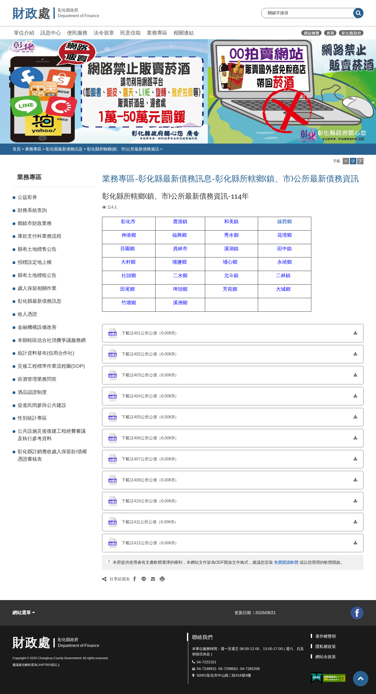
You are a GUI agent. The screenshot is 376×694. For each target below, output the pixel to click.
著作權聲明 (325, 636)
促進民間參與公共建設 (42, 405)
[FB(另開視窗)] (357, 612)
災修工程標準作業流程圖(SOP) (51, 366)
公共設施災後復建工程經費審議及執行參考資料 (52, 434)
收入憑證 (27, 314)
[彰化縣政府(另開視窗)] (351, 33)
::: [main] (99, 175)
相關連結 (183, 33)
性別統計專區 (32, 418)
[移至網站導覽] (311, 33)
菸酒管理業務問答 (37, 379)
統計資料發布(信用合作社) (46, 353)
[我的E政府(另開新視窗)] (316, 678)
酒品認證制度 (32, 392)
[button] (346, 161)
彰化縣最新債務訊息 (64, 149)
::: (10, 32)
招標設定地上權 (35, 262)
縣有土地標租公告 (37, 275)
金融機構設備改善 (37, 327)
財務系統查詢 (32, 210)
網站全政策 (325, 657)
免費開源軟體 (286, 562)
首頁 (17, 149)
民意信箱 (130, 33)
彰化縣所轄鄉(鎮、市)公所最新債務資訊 (123, 149)
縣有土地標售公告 (37, 249)
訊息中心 (50, 33)
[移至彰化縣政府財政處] (330, 33)
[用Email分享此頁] (153, 579)
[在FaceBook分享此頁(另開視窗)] (134, 579)
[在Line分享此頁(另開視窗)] (143, 579)
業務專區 (157, 33)
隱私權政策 (325, 646)
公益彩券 (27, 197)
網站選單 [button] (22, 612)
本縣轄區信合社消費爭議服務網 (52, 340)
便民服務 (77, 33)
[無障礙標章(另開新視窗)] (334, 677)
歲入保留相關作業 (37, 288)
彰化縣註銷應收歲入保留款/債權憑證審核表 (52, 455)
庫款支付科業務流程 (39, 236)
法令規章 (104, 33)
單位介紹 (24, 33)
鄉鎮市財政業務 (35, 223)
